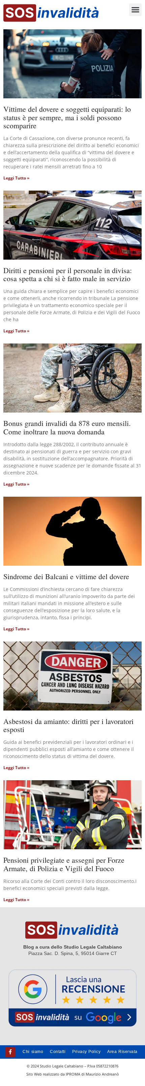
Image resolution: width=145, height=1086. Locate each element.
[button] (135, 9)
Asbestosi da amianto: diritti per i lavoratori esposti (68, 725)
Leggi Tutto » (16, 178)
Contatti (57, 1051)
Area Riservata (122, 1051)
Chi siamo (33, 1051)
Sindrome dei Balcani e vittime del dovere (66, 576)
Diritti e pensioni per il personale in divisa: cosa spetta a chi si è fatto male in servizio (67, 274)
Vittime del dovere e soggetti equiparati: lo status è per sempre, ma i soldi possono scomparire (67, 117)
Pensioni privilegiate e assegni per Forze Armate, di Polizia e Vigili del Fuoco (63, 864)
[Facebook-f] (10, 1052)
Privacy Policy (86, 1051)
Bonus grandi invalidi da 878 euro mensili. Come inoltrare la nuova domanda (67, 427)
